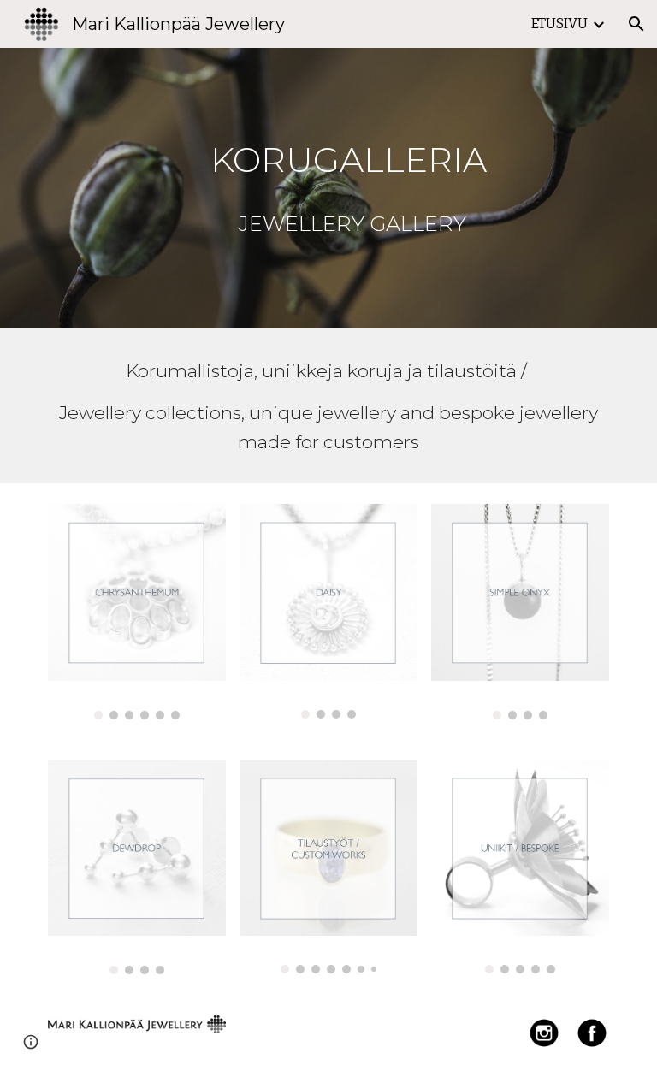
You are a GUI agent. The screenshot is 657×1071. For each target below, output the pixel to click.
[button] (636, 23)
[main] (352, 188)
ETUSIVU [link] (559, 23)
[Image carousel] (136, 611)
